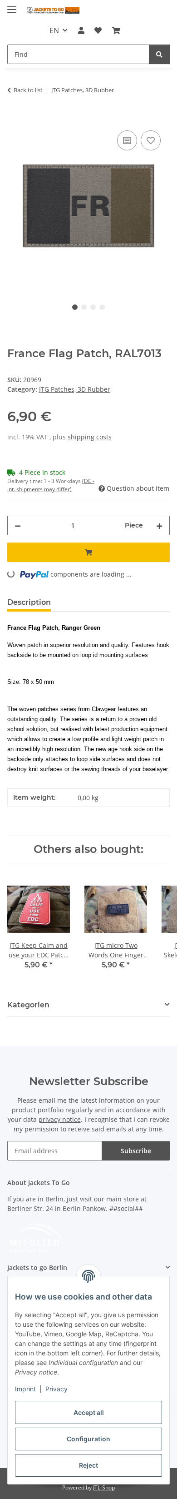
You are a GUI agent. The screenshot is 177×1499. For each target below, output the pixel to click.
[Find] (159, 54)
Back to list (28, 90)
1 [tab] (75, 307)
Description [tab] (29, 602)
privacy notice (60, 1119)
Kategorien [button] (28, 1005)
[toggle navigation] (11, 5)
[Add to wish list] (151, 140)
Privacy (56, 1389)
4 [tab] (102, 307)
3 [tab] (93, 307)
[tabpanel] (88, 205)
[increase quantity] (159, 525)
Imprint (25, 1389)
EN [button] (54, 30)
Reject (88, 1465)
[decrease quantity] (18, 525)
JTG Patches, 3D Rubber (74, 389)
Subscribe (136, 1150)
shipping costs (90, 437)
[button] (81, 30)
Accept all (89, 1412)
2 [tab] (84, 307)
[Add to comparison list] (127, 140)
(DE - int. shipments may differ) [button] (50, 485)
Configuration (88, 1439)
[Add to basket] (14, 118)
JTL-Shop (104, 1487)
